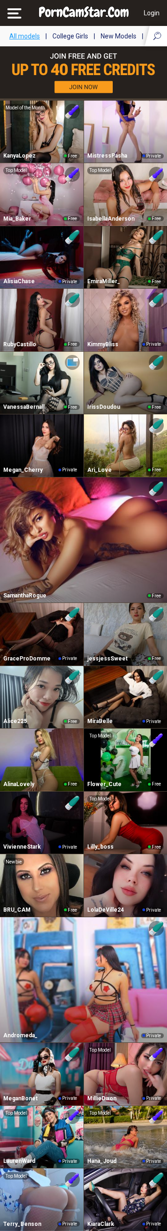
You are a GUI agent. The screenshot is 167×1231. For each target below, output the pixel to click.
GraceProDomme (27, 658)
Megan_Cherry (23, 470)
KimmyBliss (102, 344)
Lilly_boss (100, 847)
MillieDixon (101, 1098)
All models (24, 36)
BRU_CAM (17, 910)
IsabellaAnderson (111, 219)
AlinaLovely (18, 784)
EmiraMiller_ (103, 281)
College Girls (70, 36)
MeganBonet (20, 1098)
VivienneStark (22, 847)
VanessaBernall (24, 407)
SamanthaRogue (24, 595)
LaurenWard (19, 1161)
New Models (118, 36)
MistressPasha (107, 155)
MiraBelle (100, 721)
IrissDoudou (103, 407)
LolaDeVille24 (105, 910)
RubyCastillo (19, 344)
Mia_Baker (17, 219)
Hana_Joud (101, 1161)
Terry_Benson (22, 1224)
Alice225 (15, 721)
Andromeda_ (20, 1035)
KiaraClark (100, 1224)
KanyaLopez (19, 155)
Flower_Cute (104, 784)
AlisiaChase (19, 281)
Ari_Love (99, 470)
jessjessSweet (107, 658)
